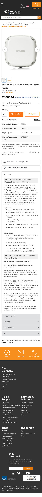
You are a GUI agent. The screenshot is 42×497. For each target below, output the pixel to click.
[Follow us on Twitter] (18, 474)
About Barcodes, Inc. (8, 374)
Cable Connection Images (10, 417)
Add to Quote (36, 152)
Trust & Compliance (7, 490)
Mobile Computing (7, 438)
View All (37, 120)
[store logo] (12, 12)
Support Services (26, 405)
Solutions (24, 407)
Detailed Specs (9, 316)
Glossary (24, 436)
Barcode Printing (7, 441)
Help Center (5, 403)
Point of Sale (6, 446)
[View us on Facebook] (23, 474)
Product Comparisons (28, 433)
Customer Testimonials (9, 379)
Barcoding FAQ (6, 420)
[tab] (21, 173)
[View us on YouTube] (28, 474)
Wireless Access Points (30, 23)
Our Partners (6, 381)
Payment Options (7, 412)
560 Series (9, 92)
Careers (4, 384)
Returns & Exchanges (8, 407)
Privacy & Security (24, 488)
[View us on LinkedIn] (13, 474)
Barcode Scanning (7, 436)
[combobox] (21, 17)
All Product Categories (9, 433)
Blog (3, 386)
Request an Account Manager (11, 405)
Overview (7, 174)
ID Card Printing (7, 443)
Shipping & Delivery (8, 410)
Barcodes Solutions (27, 403)
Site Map (15, 488)
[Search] (39, 17)
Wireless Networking (14, 23)
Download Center (7, 415)
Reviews (7, 322)
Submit (28, 468)
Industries (24, 410)
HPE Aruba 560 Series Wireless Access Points (15, 25)
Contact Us (35, 8)
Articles (4, 389)
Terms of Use (34, 488)
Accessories (8, 327)
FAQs (5, 333)
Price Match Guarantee (9, 422)
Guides (23, 415)
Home (3, 23)
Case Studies (25, 412)
